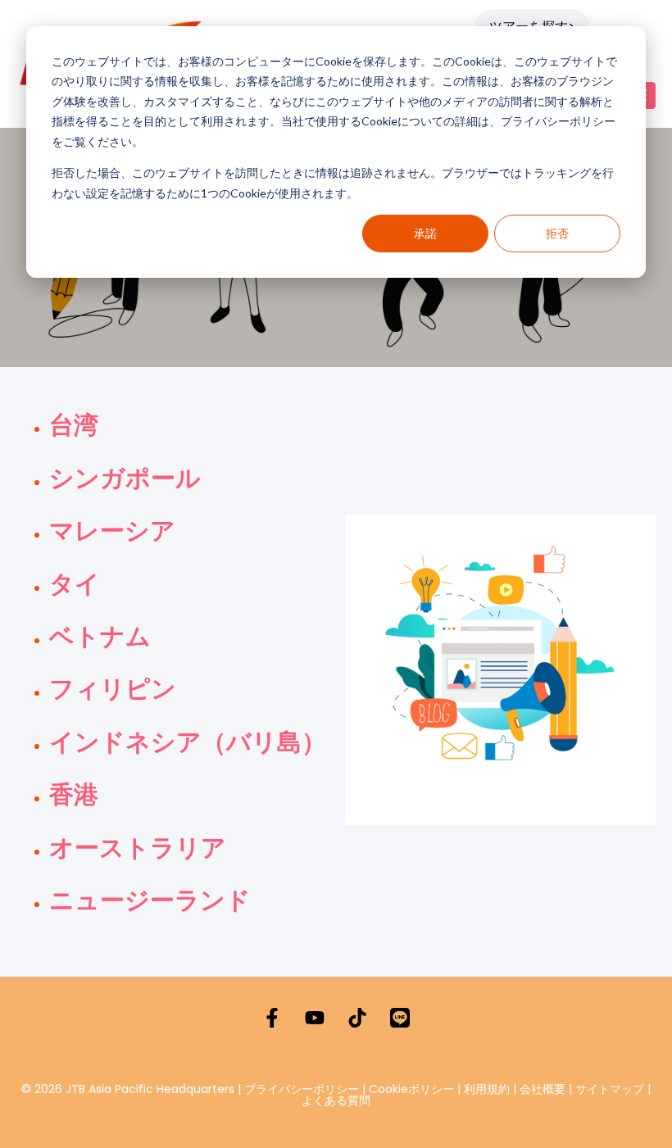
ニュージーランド (150, 900)
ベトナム (100, 636)
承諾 (425, 233)
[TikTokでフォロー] (357, 1017)
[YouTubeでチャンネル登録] (314, 1017)
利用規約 (487, 1089)
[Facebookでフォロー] (272, 1017)
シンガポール (125, 478)
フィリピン (112, 689)
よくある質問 (336, 1100)
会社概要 (542, 1089)
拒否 (557, 233)
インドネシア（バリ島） (187, 742)
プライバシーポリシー (301, 1089)
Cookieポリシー (413, 1089)
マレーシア (112, 531)
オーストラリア (137, 848)
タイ (74, 584)
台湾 (73, 425)
